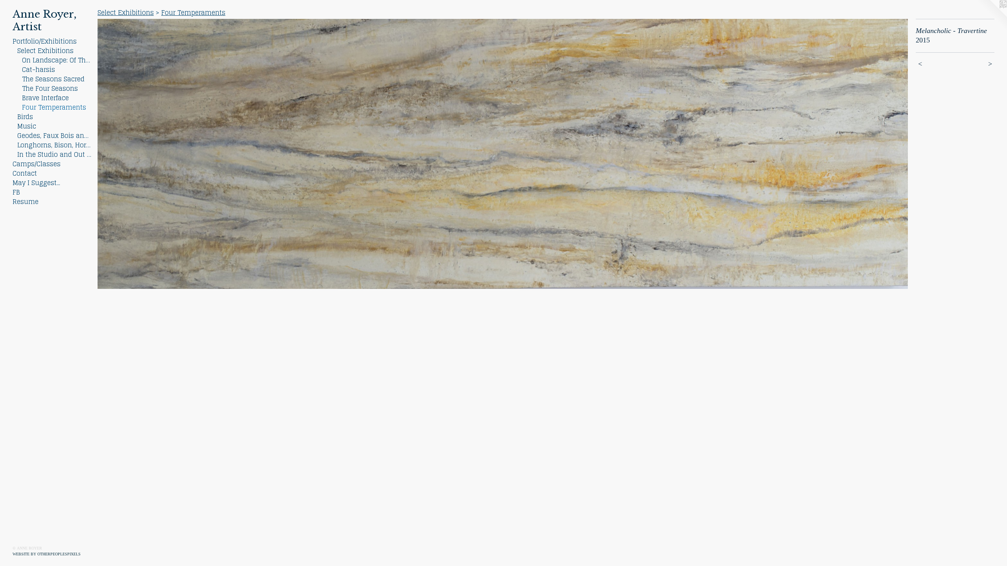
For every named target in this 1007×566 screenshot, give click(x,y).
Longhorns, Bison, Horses (54, 145)
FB (16, 192)
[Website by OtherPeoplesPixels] (991, 15)
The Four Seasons (50, 88)
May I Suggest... (36, 182)
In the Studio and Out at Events (54, 154)
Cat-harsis (38, 69)
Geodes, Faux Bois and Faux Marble (54, 135)
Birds (25, 116)
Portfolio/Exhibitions (45, 41)
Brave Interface (45, 98)
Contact (25, 173)
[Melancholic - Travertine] (503, 154)
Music (26, 126)
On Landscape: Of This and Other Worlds (56, 60)
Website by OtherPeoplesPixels (47, 554)
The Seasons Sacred (53, 79)
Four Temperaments (54, 107)
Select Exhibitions (45, 50)
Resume (26, 201)
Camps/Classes (37, 164)
